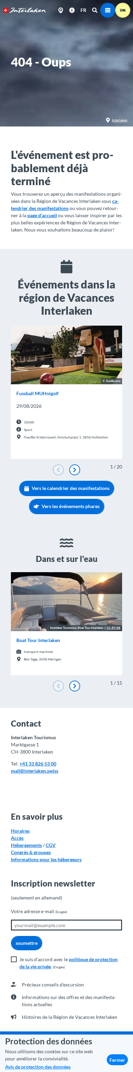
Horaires (20, 831)
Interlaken (120, 120)
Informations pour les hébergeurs (46, 859)
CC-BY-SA (113, 628)
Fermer (117, 1060)
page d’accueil (42, 215)
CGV (51, 845)
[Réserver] (122, 10)
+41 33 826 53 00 (37, 763)
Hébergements (26, 845)
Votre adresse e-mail (39, 911)
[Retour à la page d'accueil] (25, 10)
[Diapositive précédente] (58, 469)
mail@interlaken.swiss (34, 771)
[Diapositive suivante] (74, 469)
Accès (17, 838)
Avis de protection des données (38, 1067)
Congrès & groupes (31, 852)
